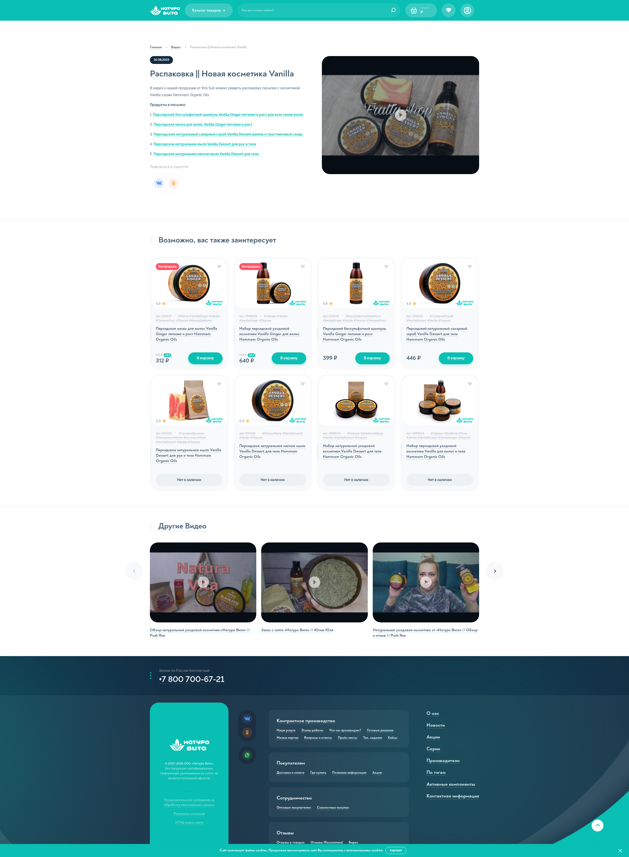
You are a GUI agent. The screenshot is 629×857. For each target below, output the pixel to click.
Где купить (318, 773)
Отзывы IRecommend (327, 842)
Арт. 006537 (164, 316)
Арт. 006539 (164, 433)
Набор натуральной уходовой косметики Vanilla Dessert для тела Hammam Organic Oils (352, 451)
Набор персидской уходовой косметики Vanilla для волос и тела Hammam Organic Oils (435, 451)
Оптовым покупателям (294, 808)
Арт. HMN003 (332, 433)
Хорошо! (396, 850)
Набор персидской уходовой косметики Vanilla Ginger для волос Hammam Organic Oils (269, 334)
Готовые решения (380, 730)
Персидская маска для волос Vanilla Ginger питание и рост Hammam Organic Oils (186, 334)
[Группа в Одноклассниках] (247, 732)
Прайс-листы (347, 738)
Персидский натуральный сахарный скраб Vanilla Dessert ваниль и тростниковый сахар (228, 134)
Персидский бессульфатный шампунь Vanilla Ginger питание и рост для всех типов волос (228, 115)
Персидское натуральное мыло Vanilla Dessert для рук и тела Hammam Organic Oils (188, 455)
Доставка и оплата (290, 773)
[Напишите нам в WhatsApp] (247, 755)
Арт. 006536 (331, 316)
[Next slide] (495, 571)
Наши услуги (286, 730)
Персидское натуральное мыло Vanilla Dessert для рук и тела (205, 144)
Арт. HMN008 (248, 316)
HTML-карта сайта (189, 822)
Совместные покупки (333, 808)
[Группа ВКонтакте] (247, 719)
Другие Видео (182, 526)
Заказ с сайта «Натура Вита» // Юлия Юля (297, 630)
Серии (433, 749)
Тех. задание (372, 738)
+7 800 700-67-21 (191, 679)
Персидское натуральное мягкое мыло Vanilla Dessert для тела (206, 154)
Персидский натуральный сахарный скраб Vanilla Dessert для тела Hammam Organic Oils (436, 334)
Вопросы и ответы (318, 738)
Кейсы (392, 738)
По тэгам (436, 772)
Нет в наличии (189, 480)
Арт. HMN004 (415, 433)
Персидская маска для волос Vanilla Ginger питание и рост (203, 124)
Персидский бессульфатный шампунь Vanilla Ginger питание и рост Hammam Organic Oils (354, 334)
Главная (156, 47)
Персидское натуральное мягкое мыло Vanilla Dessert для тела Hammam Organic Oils (272, 451)
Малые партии (287, 738)
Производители (443, 760)
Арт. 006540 (414, 316)
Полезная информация (349, 773)
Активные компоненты (451, 784)
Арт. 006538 (247, 433)
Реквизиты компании (189, 814)
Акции (377, 773)
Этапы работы (312, 730)
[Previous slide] (134, 571)
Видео (176, 47)
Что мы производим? (345, 730)
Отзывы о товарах (291, 842)
